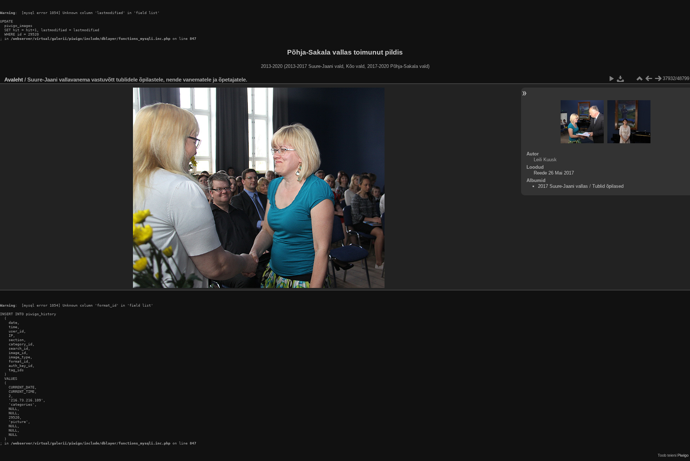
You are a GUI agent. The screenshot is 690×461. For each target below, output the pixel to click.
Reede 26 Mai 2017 (554, 173)
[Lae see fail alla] (620, 78)
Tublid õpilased (608, 186)
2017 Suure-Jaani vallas (563, 186)
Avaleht (13, 79)
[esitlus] (611, 78)
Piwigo (683, 455)
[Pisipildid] (639, 78)
